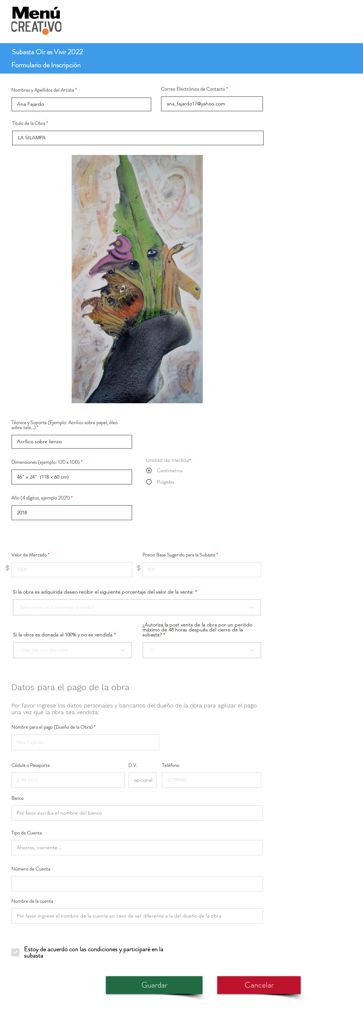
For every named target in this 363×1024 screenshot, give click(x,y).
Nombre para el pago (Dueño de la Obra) (52, 726)
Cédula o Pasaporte (30, 765)
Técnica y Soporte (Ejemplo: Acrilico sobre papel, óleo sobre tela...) (64, 425)
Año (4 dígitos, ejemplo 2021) (40, 497)
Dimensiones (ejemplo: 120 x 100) (45, 461)
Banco (17, 798)
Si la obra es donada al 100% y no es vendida (62, 634)
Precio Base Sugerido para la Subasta (179, 554)
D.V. (132, 765)
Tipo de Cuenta (26, 832)
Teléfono (170, 765)
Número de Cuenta (30, 868)
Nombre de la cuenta (32, 900)
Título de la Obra (28, 123)
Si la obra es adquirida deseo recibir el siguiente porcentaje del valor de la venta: (103, 591)
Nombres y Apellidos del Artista (42, 89)
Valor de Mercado (29, 554)
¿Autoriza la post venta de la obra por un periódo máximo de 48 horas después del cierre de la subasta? (197, 629)
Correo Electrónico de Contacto (193, 88)
